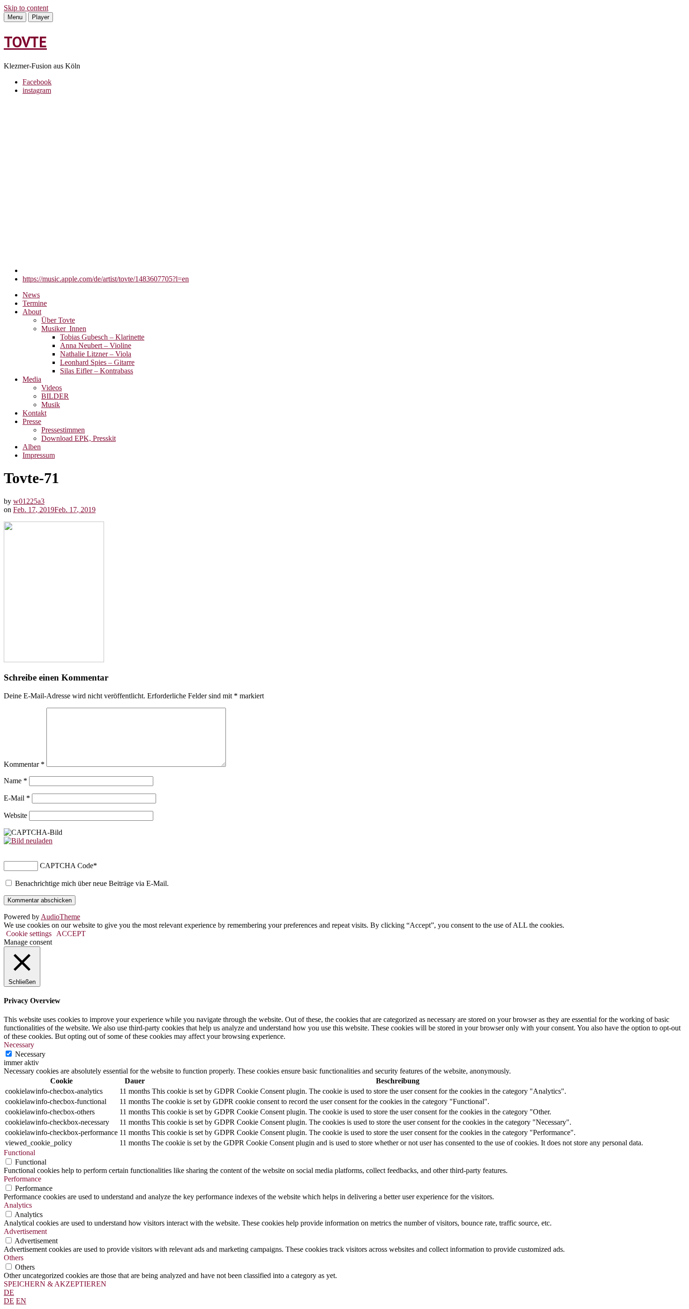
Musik (50, 405)
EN (21, 1301)
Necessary (30, 1054)
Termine (34, 303)
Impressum (38, 455)
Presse (31, 421)
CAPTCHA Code (66, 866)
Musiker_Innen (63, 329)
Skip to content (26, 8)
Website (15, 815)
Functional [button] (19, 1153)
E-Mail (17, 798)
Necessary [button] (19, 1045)
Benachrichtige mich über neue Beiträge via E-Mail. (92, 883)
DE (9, 1292)
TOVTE (25, 42)
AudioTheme (60, 917)
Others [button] (13, 1258)
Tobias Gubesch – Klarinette (102, 337)
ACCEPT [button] (71, 934)
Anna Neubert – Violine (95, 345)
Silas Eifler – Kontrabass (96, 371)
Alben (31, 447)
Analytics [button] (18, 1205)
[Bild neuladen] (28, 841)
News (31, 295)
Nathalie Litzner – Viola (95, 354)
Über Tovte (58, 320)
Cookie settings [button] (29, 934)
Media (31, 379)
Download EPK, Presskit (78, 438)
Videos (51, 388)
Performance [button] (22, 1179)
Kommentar (24, 764)
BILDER (55, 396)
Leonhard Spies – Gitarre (97, 362)
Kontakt (34, 413)
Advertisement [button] (25, 1231)
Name (15, 781)
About (31, 312)
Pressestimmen (63, 430)
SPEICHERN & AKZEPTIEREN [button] (55, 1284)
